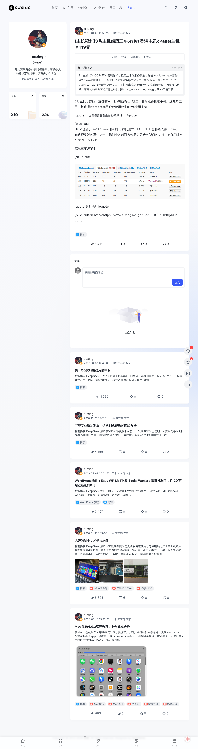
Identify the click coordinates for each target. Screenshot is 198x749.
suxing (37, 57)
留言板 (175, 745)
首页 (55, 8)
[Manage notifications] (187, 739)
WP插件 (83, 8)
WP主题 (67, 8)
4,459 (99, 452)
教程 (60, 745)
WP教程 (99, 8)
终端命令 (172, 704)
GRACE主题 (101, 588)
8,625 (99, 597)
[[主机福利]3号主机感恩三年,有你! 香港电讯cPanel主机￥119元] (130, 181)
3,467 (99, 511)
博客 (129, 8)
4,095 (104, 396)
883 (98, 713)
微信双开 (153, 704)
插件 (98, 745)
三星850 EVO (124, 588)
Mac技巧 (99, 704)
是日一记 (115, 8)
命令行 (135, 704)
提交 (177, 282)
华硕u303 (146, 588)
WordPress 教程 (89, 502)
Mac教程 (118, 704)
